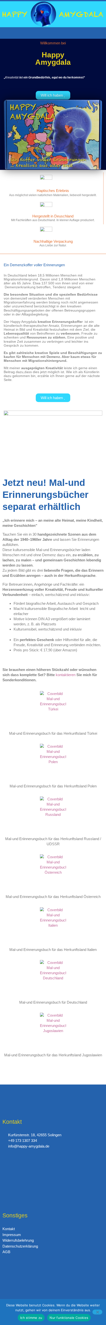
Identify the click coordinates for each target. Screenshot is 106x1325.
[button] (53, 32)
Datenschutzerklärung (20, 1246)
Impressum (11, 1235)
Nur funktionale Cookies (69, 1318)
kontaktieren (65, 675)
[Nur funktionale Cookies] (97, 1312)
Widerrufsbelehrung (18, 1240)
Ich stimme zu (31, 1318)
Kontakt (8, 1229)
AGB (6, 1252)
